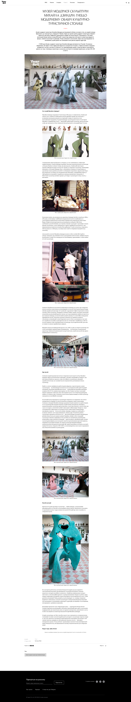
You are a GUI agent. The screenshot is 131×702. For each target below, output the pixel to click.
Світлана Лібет (38, 640)
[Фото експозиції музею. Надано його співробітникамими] (65, 351)
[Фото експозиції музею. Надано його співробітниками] (65, 141)
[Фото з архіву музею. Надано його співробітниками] (65, 196)
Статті (65, 28)
